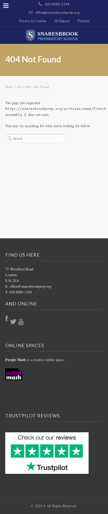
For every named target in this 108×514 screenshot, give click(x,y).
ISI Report (62, 21)
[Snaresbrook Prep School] (54, 35)
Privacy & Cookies (33, 21)
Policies (83, 21)
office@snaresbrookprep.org (57, 12)
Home (9, 86)
